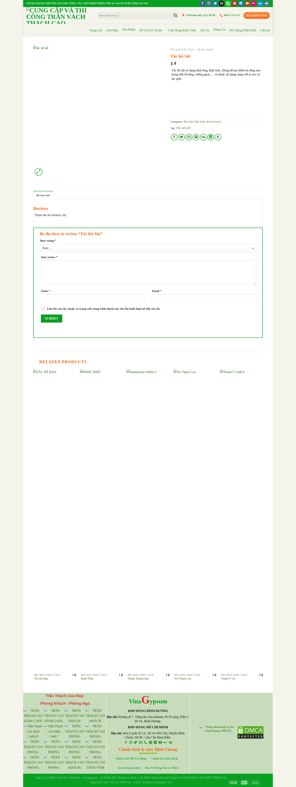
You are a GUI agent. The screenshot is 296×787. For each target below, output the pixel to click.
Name (45, 291)
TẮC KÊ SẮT (183, 128)
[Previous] (33, 530)
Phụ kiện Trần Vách (182, 49)
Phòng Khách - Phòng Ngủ (64, 703)
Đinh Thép (87, 678)
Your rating (48, 240)
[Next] (263, 530)
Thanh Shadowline (138, 678)
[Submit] (175, 15)
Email (156, 291)
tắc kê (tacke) (205, 49)
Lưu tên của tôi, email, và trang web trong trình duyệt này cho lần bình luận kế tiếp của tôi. (103, 308)
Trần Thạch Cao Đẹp (65, 696)
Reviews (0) (43, 195)
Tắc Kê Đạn (41, 678)
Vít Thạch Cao (182, 678)
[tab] (43, 195)
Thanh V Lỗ (228, 678)
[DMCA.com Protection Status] (250, 731)
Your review (49, 257)
